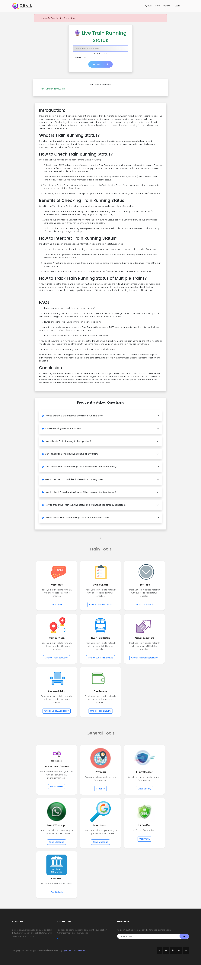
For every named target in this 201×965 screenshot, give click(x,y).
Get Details (57, 892)
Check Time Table (144, 604)
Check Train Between (56, 657)
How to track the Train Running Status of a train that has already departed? (85, 504)
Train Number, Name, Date (52, 88)
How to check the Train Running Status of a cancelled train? (77, 517)
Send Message (56, 842)
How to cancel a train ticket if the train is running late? (74, 415)
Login (177, 6)
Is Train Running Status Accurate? (63, 428)
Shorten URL (56, 786)
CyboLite (67, 950)
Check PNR (56, 604)
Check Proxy (144, 788)
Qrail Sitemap (79, 950)
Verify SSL (144, 838)
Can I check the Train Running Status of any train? (71, 454)
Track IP (100, 788)
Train (149, 6)
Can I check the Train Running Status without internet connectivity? (81, 466)
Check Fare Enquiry (100, 710)
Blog (157, 6)
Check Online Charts (100, 604)
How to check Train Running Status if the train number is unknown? (80, 492)
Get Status (98, 64)
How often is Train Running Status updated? (68, 441)
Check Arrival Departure (144, 657)
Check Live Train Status (100, 657)
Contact (167, 6)
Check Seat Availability (56, 710)
